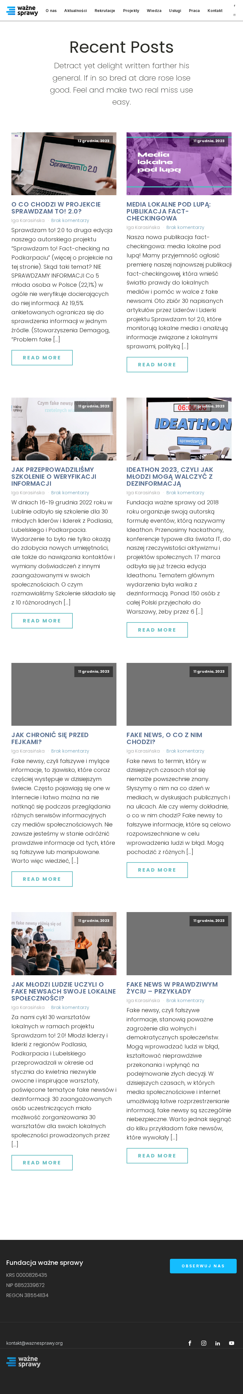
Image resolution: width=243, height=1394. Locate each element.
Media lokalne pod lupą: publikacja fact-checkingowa (169, 211)
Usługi (175, 10)
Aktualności (75, 10)
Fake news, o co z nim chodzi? (164, 738)
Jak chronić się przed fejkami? (50, 738)
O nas (51, 10)
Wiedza (154, 10)
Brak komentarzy (70, 220)
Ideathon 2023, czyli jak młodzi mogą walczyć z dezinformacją (170, 476)
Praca (194, 10)
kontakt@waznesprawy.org (34, 1343)
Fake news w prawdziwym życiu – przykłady (172, 988)
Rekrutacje (105, 10)
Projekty (131, 10)
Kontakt (215, 10)
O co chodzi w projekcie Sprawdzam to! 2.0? (56, 208)
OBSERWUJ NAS (203, 1266)
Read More (42, 357)
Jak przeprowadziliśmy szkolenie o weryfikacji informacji (54, 476)
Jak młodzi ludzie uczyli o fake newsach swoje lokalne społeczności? (63, 991)
